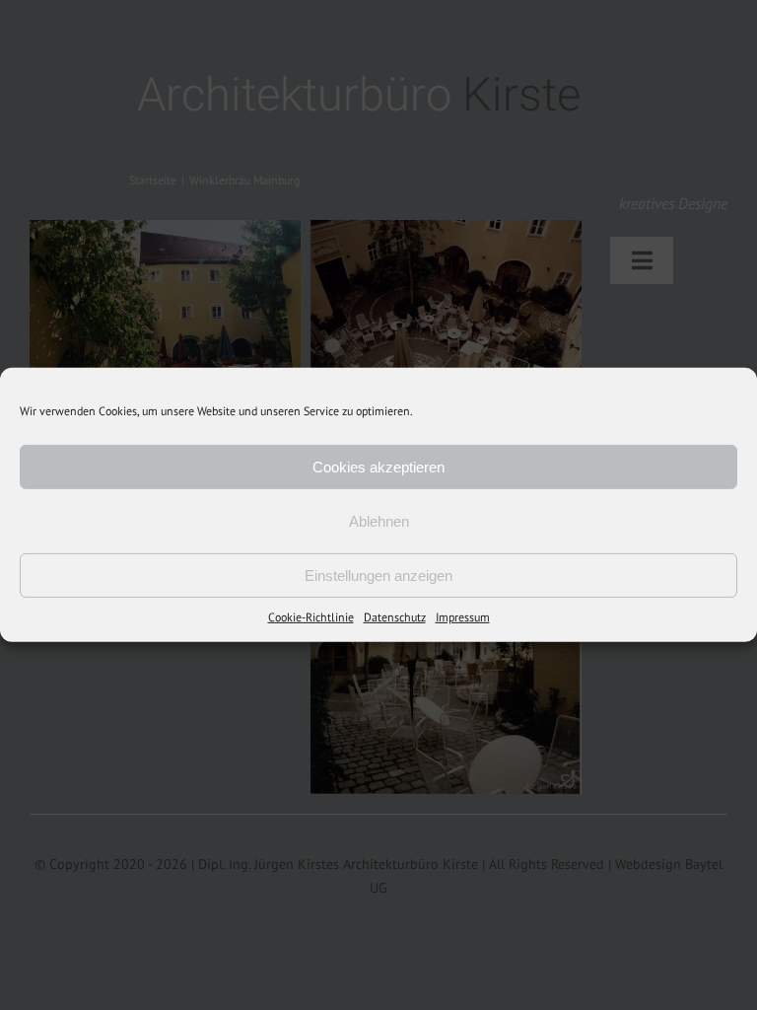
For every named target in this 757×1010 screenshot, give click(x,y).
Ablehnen (379, 520)
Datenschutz (395, 617)
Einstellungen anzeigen (378, 574)
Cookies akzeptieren (378, 466)
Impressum (463, 617)
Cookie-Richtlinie (311, 617)
